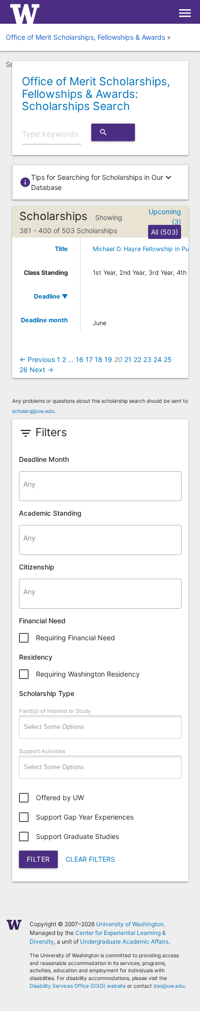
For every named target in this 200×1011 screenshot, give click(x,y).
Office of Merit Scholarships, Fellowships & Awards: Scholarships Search (96, 94)
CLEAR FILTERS (90, 859)
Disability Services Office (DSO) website (78, 986)
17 (89, 359)
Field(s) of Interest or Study (55, 711)
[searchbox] (100, 484)
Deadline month (44, 320)
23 (147, 359)
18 (98, 359)
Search (113, 134)
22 (137, 359)
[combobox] (100, 486)
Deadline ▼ (51, 296)
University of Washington (130, 924)
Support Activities (42, 751)
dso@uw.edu (168, 986)
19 (108, 359)
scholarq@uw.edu (33, 411)
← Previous (37, 359)
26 (23, 369)
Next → (41, 369)
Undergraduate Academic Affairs (124, 941)
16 (79, 359)
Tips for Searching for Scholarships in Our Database (96, 181)
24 (157, 359)
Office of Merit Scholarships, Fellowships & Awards (85, 37)
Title (61, 249)
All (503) (164, 232)
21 (128, 359)
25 (168, 359)
